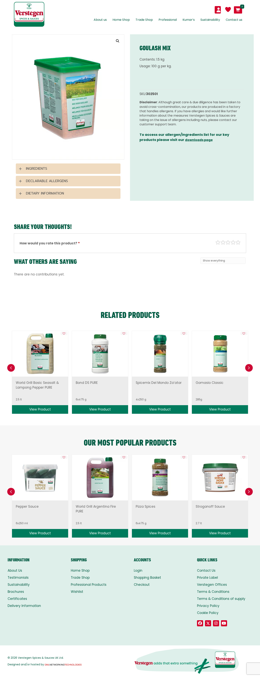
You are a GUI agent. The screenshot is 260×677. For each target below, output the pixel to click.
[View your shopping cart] (238, 10)
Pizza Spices (145, 506)
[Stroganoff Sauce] (220, 477)
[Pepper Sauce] (40, 477)
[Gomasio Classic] (220, 354)
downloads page (199, 140)
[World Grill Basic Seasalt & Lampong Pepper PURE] (40, 354)
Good (233, 242)
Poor (217, 242)
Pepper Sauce (27, 506)
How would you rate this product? (50, 243)
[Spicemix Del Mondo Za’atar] (160, 354)
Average (228, 242)
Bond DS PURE (87, 382)
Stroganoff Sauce (210, 506)
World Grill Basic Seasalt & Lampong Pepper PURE (37, 385)
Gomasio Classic (209, 382)
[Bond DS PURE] (100, 354)
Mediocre (223, 242)
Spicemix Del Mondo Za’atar (159, 382)
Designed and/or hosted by (26, 664)
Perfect (238, 242)
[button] (117, 41)
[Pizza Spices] (160, 478)
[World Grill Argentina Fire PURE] (100, 478)
